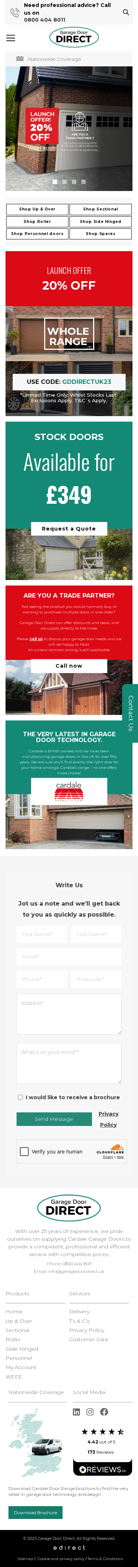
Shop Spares (100, 233)
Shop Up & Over (37, 209)
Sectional (17, 1330)
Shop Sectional (100, 209)
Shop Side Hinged (100, 221)
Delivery (79, 1311)
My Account (21, 1367)
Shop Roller (37, 221)
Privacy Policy (108, 1119)
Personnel (19, 1358)
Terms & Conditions (105, 1558)
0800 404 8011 (44, 20)
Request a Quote (69, 528)
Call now (69, 666)
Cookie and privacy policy (61, 1558)
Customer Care (88, 1339)
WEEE (14, 1377)
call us (36, 638)
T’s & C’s (79, 1321)
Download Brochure (35, 1512)
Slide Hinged (22, 1349)
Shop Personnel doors (37, 233)
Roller (13, 1339)
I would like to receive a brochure (73, 1097)
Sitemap (25, 1558)
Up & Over (19, 1321)
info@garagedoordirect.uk (76, 1271)
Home (14, 1311)
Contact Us (131, 714)
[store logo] (74, 37)
